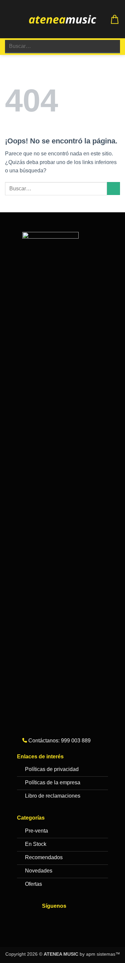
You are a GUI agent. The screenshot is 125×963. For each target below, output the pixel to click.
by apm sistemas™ (99, 954)
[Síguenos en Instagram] (62, 920)
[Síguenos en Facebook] (48, 920)
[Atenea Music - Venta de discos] (62, 19)
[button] (9, 19)
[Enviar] (112, 46)
